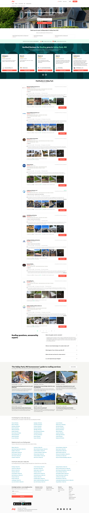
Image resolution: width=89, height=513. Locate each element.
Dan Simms (58, 384)
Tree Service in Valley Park (16, 468)
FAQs (59, 491)
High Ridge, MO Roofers (38, 429)
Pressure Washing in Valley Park (61, 471)
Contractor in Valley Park (38, 447)
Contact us (70, 495)
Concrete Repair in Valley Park (17, 473)
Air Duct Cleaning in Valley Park (39, 466)
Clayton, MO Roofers (37, 438)
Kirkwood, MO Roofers (15, 434)
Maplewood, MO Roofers (60, 438)
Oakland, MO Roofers (15, 436)
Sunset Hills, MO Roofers (38, 424)
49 (51, 330)
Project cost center (61, 489)
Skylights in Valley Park (16, 450)
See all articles (73, 366)
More (24, 3)
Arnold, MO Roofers (59, 436)
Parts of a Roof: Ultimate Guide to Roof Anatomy (21, 408)
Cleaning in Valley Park (15, 471)
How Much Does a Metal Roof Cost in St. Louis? (65, 386)
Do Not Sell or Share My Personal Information (30, 509)
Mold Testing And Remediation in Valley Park (63, 470)
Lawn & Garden (20, 3)
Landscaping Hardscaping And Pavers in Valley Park (64, 480)
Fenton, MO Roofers (15, 422)
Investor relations (72, 494)
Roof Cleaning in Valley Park (16, 454)
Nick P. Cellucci (59, 406)
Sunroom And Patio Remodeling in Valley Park (63, 457)
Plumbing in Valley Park (16, 466)
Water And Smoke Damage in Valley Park (41, 449)
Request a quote (9, 70)
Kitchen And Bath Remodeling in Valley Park (41, 480)
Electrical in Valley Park (16, 470)
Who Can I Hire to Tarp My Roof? (40, 408)
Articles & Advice (28, 3)
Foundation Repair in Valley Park (39, 478)
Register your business (50, 488)
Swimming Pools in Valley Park (61, 478)
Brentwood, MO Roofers (60, 429)
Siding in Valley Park (15, 447)
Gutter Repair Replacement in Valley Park (19, 449)
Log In (70, 1)
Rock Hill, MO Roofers (59, 426)
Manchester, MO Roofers (16, 426)
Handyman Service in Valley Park (39, 473)
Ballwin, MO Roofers (15, 424)
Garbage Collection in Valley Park (61, 466)
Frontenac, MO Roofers (38, 426)
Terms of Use (19, 508)
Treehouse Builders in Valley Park (39, 455)
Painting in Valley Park (37, 476)
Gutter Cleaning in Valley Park (61, 452)
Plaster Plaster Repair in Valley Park (62, 475)
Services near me (38, 489)
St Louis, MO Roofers (15, 438)
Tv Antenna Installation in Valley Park (40, 452)
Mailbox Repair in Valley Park (39, 470)
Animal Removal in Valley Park (61, 455)
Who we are (71, 489)
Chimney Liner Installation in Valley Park (63, 454)
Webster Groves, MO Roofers (61, 424)
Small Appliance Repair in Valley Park (62, 473)
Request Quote (62, 107)
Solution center (60, 488)
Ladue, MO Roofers (59, 422)
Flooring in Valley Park (37, 471)
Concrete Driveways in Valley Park (39, 475)
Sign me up (22, 496)
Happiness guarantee (72, 497)
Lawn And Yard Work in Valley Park (18, 481)
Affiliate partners (71, 498)
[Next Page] (54, 330)
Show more (65, 96)
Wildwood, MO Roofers (15, 429)
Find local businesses (38, 488)
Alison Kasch (36, 384)
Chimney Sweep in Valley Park (39, 454)
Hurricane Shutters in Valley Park (61, 447)
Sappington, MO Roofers (38, 422)
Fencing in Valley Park (15, 476)
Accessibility (20, 509)
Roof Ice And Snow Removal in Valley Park (63, 468)
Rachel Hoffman (14, 384)
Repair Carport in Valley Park (61, 449)
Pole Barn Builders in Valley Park (39, 450)
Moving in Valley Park (15, 478)
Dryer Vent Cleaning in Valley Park (39, 481)
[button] (30, 101)
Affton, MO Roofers (59, 431)
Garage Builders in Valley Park (61, 481)
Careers (70, 491)
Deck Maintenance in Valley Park (17, 475)
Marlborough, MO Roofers (60, 434)
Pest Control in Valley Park (38, 468)
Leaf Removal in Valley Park (60, 476)
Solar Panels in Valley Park (16, 455)
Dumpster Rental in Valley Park (61, 450)
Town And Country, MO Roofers (39, 431)
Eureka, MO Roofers (37, 436)
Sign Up (75, 1)
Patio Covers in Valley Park (38, 457)
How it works (71, 488)
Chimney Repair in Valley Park (17, 452)
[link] (3, 68)
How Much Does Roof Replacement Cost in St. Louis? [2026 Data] (22, 387)
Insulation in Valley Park (16, 457)
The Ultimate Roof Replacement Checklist (64, 408)
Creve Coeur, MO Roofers (38, 434)
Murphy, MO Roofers (15, 431)
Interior (13, 3)
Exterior (16, 3)
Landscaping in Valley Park (16, 480)
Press (70, 492)
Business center (49, 489)
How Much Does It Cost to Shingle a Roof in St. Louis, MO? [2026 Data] (44, 387)
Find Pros (44, 22)
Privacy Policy (24, 508)
